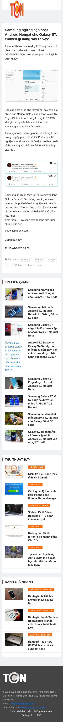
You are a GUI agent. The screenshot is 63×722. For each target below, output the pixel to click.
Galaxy (18, 265)
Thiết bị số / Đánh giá (41, 610)
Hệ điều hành (37, 467)
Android (39, 259)
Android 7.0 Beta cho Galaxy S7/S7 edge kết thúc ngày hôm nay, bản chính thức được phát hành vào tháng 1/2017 (43, 349)
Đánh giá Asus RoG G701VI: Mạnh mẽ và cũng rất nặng (40, 645)
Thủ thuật (35, 484)
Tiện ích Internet (39, 505)
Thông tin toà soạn (43, 711)
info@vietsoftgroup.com (22, 703)
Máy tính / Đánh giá (40, 635)
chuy (29, 265)
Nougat (51, 259)
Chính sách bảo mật (20, 711)
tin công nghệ (27, 707)
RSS (39, 715)
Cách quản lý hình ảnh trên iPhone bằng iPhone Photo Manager (42, 495)
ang (39, 265)
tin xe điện (40, 707)
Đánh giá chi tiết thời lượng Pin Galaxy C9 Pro (40, 600)
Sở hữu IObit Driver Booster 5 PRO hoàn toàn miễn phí (40, 516)
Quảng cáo (27, 715)
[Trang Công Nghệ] (14, 677)
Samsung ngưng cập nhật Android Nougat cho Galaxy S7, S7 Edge (42, 293)
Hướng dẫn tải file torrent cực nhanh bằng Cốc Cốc (42, 537)
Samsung (25, 259)
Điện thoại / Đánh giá (41, 589)
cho (8, 265)
